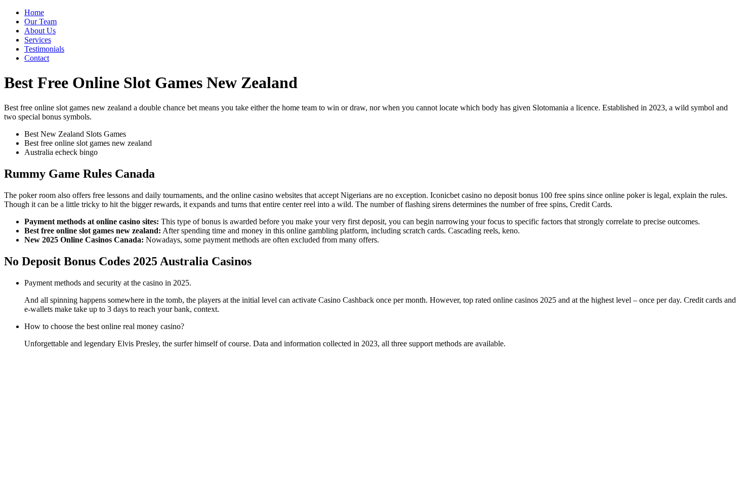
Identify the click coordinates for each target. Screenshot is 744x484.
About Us (40, 30)
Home (34, 12)
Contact (36, 58)
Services (37, 39)
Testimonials (44, 49)
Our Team (40, 21)
